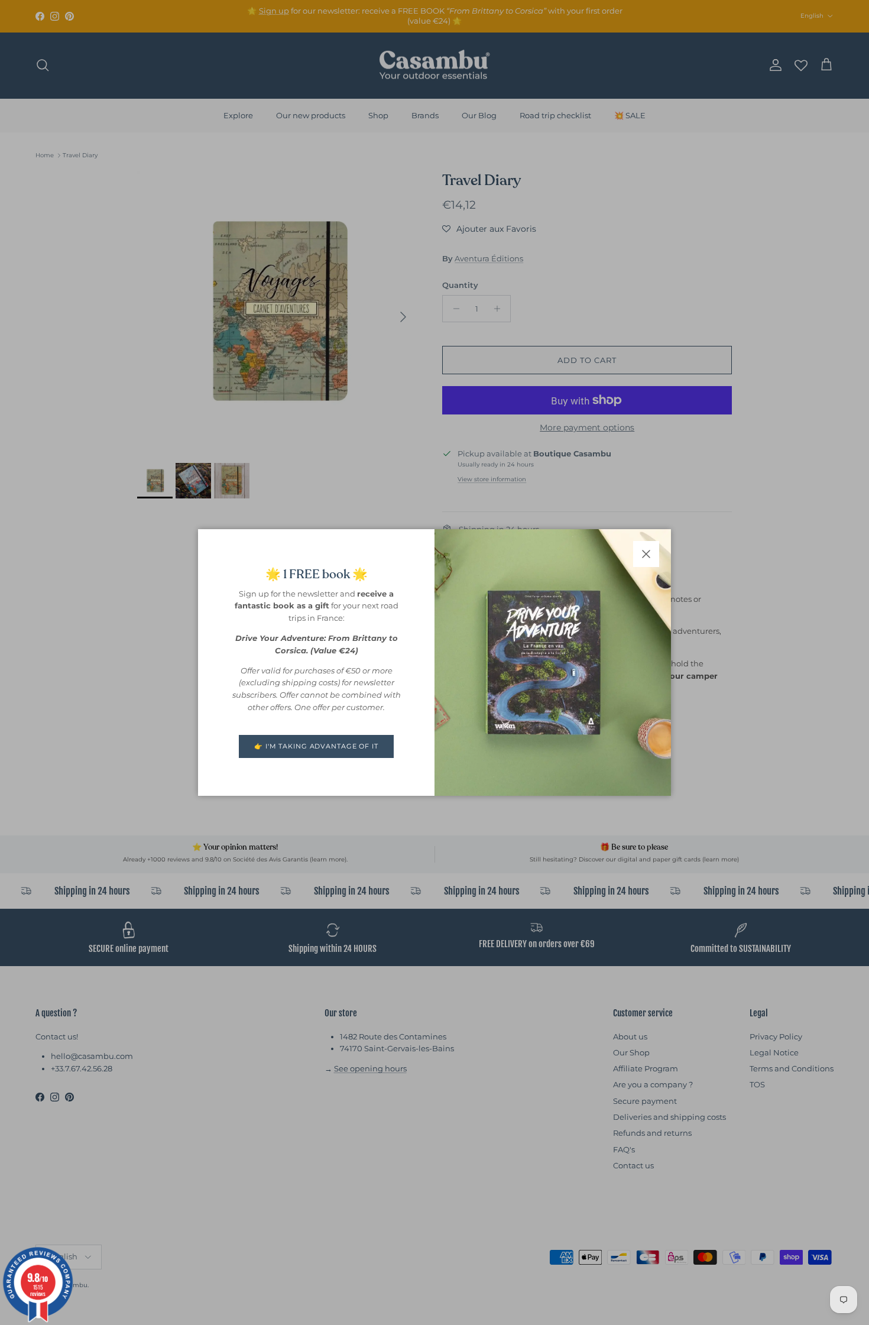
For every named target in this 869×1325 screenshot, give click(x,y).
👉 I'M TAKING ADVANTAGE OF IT (316, 746)
